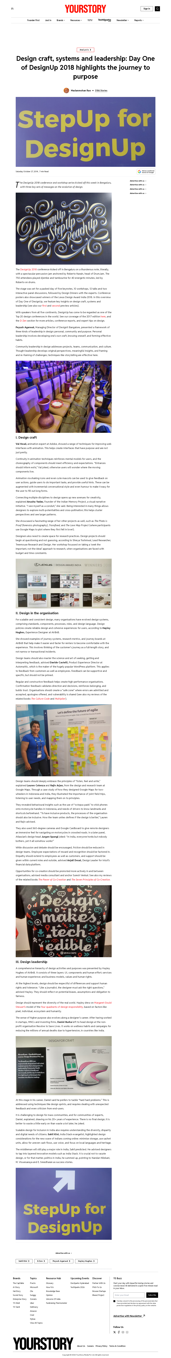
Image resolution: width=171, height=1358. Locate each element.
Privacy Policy (101, 1346)
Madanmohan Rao (81, 90)
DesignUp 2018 (28, 269)
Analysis (84, 50)
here (103, 316)
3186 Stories (101, 90)
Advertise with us (63, 1253)
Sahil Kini (23, 1261)
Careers (90, 1346)
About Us (81, 1346)
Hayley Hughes (85, 1261)
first (44, 305)
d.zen (40, 1261)
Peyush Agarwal (60, 1261)
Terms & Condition (117, 1346)
